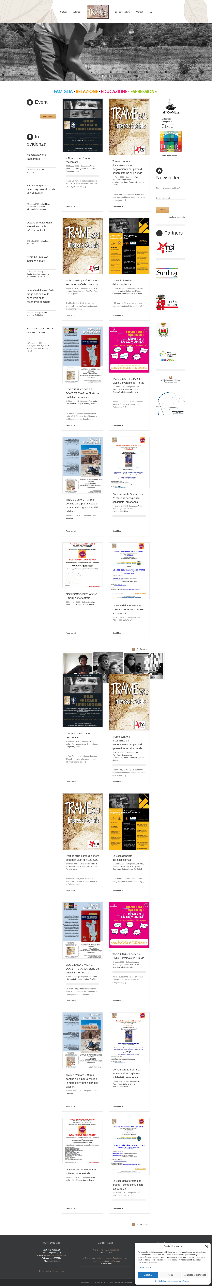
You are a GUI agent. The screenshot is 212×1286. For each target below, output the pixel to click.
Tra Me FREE (42, 277)
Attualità (44, 241)
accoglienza (81, 169)
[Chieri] (167, 294)
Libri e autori (71, 404)
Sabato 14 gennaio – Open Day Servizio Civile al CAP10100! (41, 189)
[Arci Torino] (167, 243)
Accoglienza (167, 122)
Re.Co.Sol (138, 294)
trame (77, 171)
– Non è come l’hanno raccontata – (106, 1250)
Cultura (126, 509)
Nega (170, 1275)
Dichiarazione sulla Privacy (178, 1281)
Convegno (116, 294)
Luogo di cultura (118, 291)
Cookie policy (58, 1271)
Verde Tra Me (167, 127)
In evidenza (31, 207)
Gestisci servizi (145, 1267)
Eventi (132, 620)
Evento (132, 509)
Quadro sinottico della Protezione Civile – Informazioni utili (39, 226)
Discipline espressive (41, 274)
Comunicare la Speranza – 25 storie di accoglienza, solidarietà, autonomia (127, 498)
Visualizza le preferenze (195, 1275)
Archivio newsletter (177, 217)
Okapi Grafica (126, 1282)
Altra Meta (45, 204)
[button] (206, 1246)
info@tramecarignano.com (55, 1255)
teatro (91, 605)
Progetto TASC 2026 (131, 389)
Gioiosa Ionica (127, 294)
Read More (70, 206)
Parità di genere (72, 294)
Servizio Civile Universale (122, 392)
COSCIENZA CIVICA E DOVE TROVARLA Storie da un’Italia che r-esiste (82, 393)
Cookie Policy (160, 1281)
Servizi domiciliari (169, 155)
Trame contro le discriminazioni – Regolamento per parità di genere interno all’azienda (106, 1259)
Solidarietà (39, 315)
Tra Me (29, 351)
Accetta (148, 1275)
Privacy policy (45, 1271)
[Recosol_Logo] (167, 346)
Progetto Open (168, 124)
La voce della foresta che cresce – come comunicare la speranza (127, 609)
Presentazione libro (120, 511)
